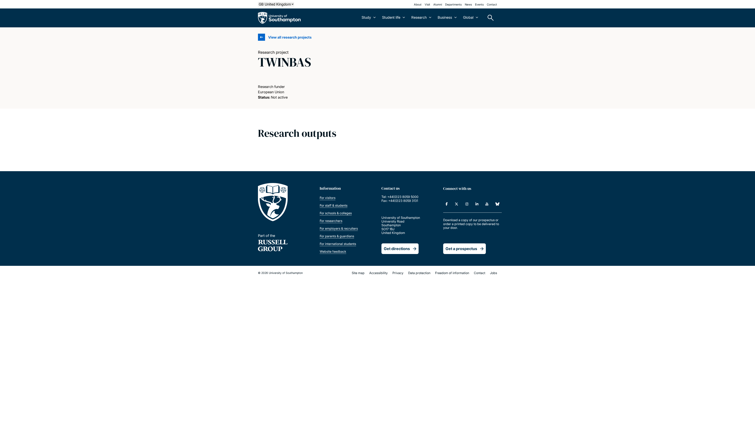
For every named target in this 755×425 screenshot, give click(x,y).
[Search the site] (489, 18)
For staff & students (333, 205)
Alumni (437, 4)
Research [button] (419, 17)
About (418, 4)
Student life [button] (391, 17)
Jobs (493, 273)
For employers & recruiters (339, 228)
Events (479, 4)
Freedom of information (452, 273)
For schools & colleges (336, 213)
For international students (338, 244)
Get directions (397, 248)
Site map (358, 273)
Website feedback (333, 251)
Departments (453, 4)
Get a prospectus (461, 248)
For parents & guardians (337, 236)
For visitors (327, 198)
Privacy (397, 273)
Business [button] (445, 17)
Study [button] (366, 17)
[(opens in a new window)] (446, 204)
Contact (492, 4)
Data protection (419, 273)
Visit (427, 4)
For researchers (331, 221)
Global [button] (468, 17)
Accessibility (378, 273)
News (468, 4)
